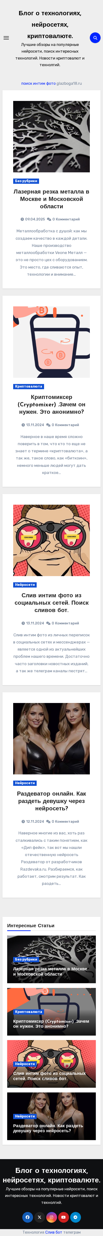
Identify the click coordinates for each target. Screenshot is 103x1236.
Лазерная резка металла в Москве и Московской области (51, 199)
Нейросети (25, 585)
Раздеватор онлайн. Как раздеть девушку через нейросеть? (51, 801)
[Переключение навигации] (6, 38)
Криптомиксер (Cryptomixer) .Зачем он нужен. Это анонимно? (51, 405)
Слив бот (53, 1232)
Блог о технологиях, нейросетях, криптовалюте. (50, 25)
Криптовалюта (28, 386)
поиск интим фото (38, 83)
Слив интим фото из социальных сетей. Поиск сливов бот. (52, 603)
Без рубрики (26, 181)
